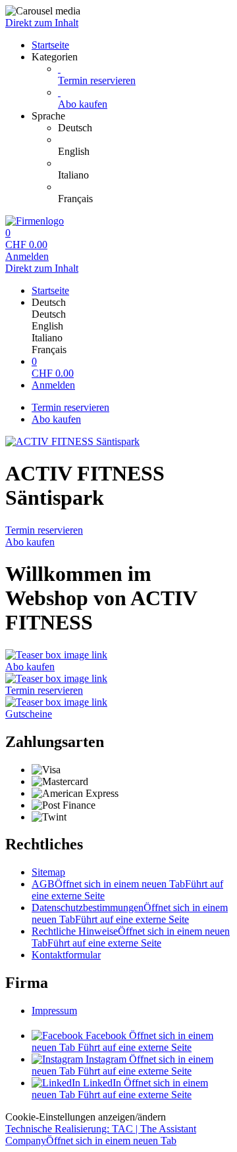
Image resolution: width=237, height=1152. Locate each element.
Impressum (54, 1010)
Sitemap (48, 872)
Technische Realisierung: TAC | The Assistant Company (100, 1134)
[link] (145, 128)
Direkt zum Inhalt (41, 22)
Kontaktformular (66, 954)
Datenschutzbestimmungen (130, 913)
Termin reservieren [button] (44, 690)
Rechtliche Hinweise (131, 937)
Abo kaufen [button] (30, 666)
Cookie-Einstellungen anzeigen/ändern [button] (85, 1116)
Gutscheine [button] (28, 713)
